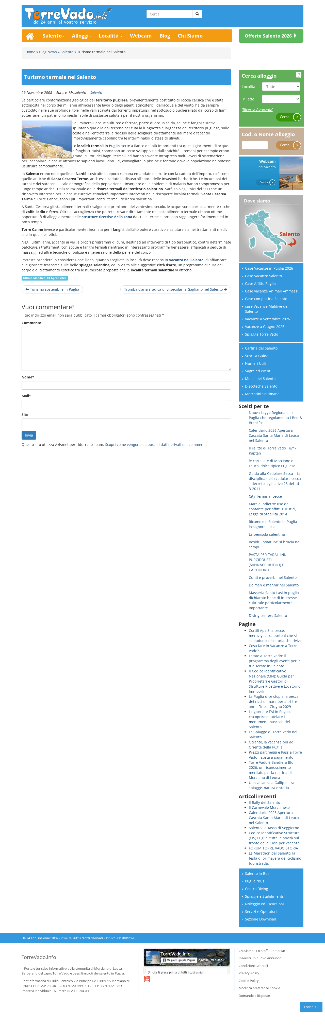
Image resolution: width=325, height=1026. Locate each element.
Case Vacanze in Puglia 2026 (269, 268)
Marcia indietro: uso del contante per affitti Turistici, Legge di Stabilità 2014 (272, 508)
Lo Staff (262, 950)
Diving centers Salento (268, 615)
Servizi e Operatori (261, 911)
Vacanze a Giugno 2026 (264, 326)
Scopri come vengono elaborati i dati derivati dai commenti (155, 444)
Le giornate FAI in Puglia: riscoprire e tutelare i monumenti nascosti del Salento (270, 719)
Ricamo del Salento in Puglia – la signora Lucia (274, 524)
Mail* (26, 395)
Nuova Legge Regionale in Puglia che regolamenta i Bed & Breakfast (275, 417)
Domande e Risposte (254, 995)
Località (109, 35)
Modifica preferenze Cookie (259, 988)
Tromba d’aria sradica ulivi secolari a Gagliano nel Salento (174, 289)
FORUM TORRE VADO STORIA (273, 848)
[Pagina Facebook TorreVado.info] (186, 961)
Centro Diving (256, 888)
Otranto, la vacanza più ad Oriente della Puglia (271, 745)
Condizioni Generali (253, 965)
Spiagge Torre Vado (261, 334)
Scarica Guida (256, 355)
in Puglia (112, 145)
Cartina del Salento (261, 348)
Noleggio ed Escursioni (264, 903)
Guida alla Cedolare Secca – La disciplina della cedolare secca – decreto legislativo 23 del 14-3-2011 (275, 481)
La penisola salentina (267, 534)
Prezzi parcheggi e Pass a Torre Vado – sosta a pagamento (275, 755)
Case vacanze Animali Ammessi (271, 291)
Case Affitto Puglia (260, 283)
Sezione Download (260, 919)
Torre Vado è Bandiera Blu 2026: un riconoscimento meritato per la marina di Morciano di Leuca (271, 770)
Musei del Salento (260, 378)
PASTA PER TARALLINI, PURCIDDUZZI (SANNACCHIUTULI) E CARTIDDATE (267, 562)
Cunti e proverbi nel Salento (273, 577)
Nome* (28, 377)
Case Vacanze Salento (263, 275)
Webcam (141, 35)
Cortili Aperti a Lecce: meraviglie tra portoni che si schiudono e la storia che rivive (275, 635)
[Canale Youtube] (147, 982)
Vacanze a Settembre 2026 (267, 319)
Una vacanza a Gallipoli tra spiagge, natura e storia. (271, 785)
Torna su (311, 1006)
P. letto (248, 98)
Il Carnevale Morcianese (269, 807)
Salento (52, 35)
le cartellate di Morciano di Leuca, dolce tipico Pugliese (272, 463)
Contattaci (278, 950)
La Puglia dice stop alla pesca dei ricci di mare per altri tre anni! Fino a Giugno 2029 (274, 701)
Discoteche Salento (261, 386)
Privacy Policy (249, 973)
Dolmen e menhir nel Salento (274, 585)
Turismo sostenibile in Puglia (54, 289)
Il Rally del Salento (264, 802)
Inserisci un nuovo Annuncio (260, 958)
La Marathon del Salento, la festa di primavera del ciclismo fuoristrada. (275, 858)
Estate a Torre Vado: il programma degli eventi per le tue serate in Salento (275, 660)
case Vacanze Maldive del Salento (266, 309)
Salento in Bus (257, 873)
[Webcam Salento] (271, 172)
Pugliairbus (254, 881)
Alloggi (80, 35)
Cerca (285, 116)
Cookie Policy (249, 980)
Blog (164, 35)
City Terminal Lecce (265, 496)
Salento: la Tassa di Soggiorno (274, 827)
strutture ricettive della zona (107, 216)
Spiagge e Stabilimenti (264, 896)
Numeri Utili (255, 363)
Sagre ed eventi (258, 371)
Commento (31, 322)
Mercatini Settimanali (263, 393)
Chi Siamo (190, 35)
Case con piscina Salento (266, 298)
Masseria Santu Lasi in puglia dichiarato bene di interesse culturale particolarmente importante (274, 600)
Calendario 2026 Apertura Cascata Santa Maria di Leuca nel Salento (274, 435)
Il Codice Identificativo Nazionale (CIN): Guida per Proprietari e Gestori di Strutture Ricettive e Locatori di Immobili (275, 681)
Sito (25, 414)
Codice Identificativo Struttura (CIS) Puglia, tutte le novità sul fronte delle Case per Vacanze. (275, 837)
